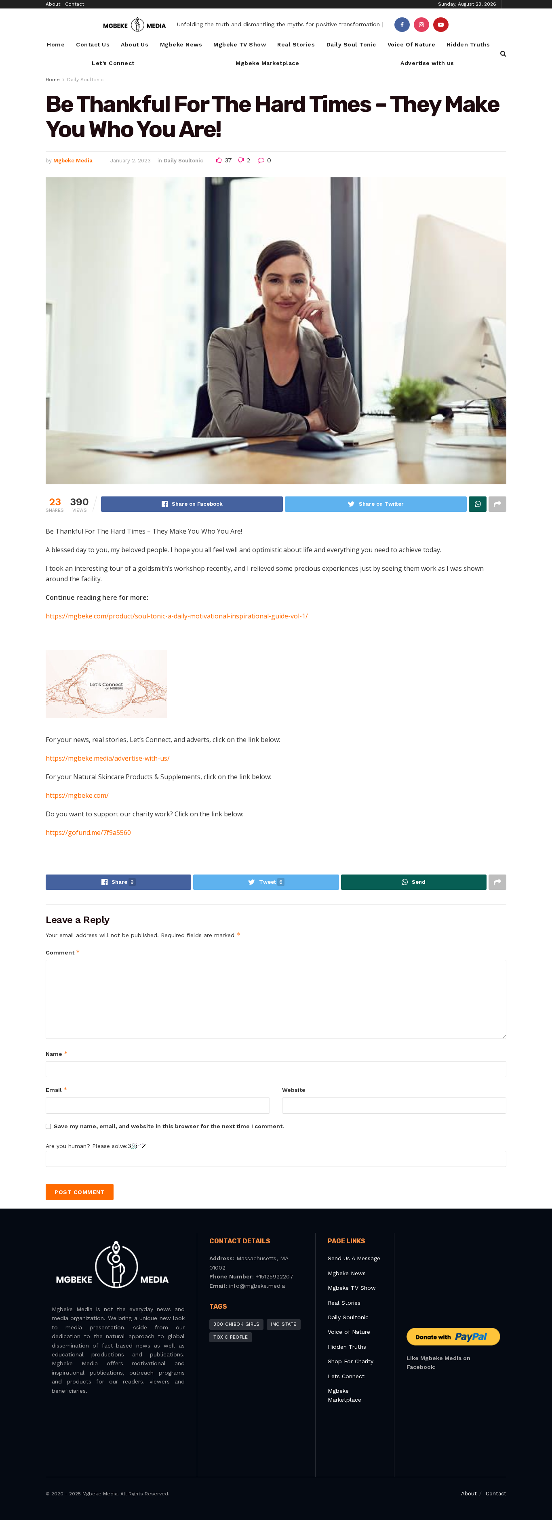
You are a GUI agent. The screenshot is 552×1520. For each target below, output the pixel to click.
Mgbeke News (181, 44)
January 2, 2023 (130, 161)
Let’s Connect (113, 63)
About (53, 4)
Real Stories (296, 44)
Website (293, 1090)
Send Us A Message (354, 1258)
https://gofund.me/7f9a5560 (88, 832)
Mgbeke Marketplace (267, 63)
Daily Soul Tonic (351, 44)
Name (57, 1053)
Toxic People (230, 1337)
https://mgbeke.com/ (77, 795)
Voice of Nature (349, 1332)
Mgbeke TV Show (239, 44)
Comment (63, 952)
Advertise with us (427, 63)
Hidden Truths (468, 44)
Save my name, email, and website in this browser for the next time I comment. (169, 1126)
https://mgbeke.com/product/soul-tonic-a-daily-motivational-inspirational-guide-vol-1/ (177, 616)
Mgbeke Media (73, 161)
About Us (134, 44)
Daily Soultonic (85, 79)
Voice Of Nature (412, 44)
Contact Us (93, 44)
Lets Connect (346, 1376)
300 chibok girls (236, 1324)
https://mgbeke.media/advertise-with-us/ (108, 758)
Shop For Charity (350, 1361)
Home (56, 44)
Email (56, 1089)
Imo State (284, 1324)
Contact (74, 4)
